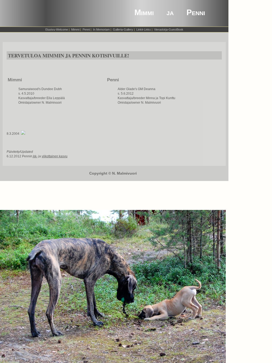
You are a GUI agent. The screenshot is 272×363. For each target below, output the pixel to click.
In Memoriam (101, 29)
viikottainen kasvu (54, 156)
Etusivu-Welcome (56, 29)
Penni (86, 29)
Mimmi (75, 29)
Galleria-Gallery (123, 29)
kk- (34, 156)
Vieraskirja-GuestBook (168, 29)
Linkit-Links (143, 29)
